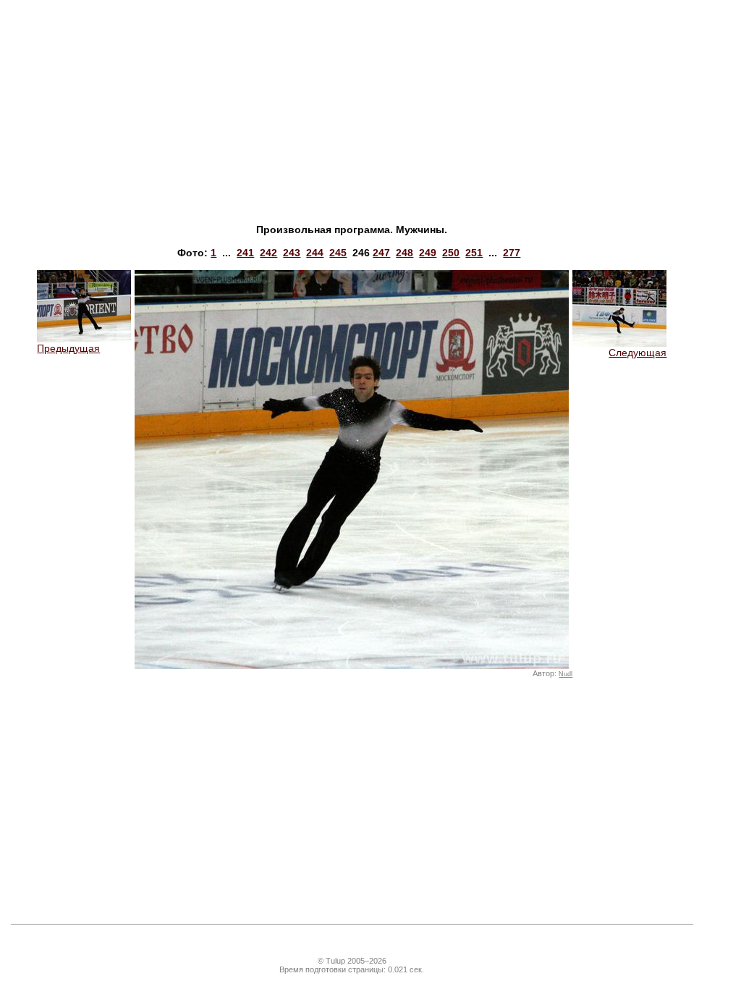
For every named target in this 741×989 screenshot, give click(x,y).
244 (314, 252)
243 (291, 252)
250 (451, 252)
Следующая (637, 352)
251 (474, 252)
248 (404, 252)
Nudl (565, 674)
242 (268, 252)
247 (381, 252)
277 (511, 252)
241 (245, 252)
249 (427, 252)
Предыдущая (68, 348)
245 (338, 252)
